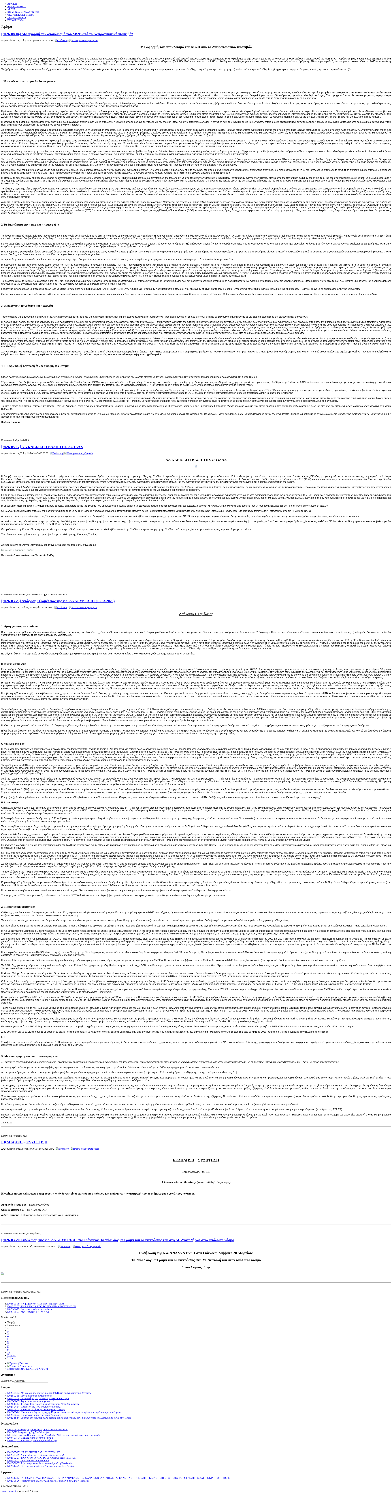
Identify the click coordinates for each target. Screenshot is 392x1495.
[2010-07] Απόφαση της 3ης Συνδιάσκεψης (28, 1432)
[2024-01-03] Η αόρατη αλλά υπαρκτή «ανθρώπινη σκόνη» (36, 1409)
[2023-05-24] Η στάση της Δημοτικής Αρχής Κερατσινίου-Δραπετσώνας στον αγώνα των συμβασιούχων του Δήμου (64, 1412)
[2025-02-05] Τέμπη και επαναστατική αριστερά (30, 1401)
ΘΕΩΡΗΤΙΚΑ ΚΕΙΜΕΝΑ (20, 14)
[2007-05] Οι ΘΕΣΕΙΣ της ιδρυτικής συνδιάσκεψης (32, 1440)
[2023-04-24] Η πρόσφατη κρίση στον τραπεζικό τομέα (34, 1415)
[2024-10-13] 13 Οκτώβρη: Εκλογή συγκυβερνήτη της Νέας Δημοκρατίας (43, 1404)
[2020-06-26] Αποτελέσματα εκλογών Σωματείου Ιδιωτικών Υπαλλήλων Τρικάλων (48, 1480)
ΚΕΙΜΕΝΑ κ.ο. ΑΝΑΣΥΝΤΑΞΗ (24, 12)
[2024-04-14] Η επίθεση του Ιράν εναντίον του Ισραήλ (33, 1406)
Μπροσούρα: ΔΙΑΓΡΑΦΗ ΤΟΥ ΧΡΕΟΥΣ (27, 1368)
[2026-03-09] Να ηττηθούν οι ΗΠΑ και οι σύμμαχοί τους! (35, 1303)
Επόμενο (11, 1355)
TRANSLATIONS (16, 17)
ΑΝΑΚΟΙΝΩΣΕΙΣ (16, 6)
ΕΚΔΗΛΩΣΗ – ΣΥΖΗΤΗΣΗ (24, 1142)
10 (8, 1352)
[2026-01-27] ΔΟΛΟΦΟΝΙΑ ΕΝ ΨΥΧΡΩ (28, 1312)
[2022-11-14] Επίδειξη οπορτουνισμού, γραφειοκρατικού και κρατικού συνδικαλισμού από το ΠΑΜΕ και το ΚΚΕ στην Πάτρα (69, 1417)
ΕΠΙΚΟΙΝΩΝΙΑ (15, 20)
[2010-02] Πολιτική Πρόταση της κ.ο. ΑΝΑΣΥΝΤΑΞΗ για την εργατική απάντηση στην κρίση (53, 1435)
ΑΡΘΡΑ (11, 9)
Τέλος (10, 1358)
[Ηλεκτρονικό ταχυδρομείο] (83, 40)
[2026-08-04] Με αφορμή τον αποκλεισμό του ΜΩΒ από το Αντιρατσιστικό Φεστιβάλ (67, 34)
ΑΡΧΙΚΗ (12, 3)
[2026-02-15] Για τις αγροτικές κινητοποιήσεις (29, 1309)
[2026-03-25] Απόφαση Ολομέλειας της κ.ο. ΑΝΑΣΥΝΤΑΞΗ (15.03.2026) (58, 601)
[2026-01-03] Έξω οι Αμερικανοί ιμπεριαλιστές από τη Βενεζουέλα (40, 1463)
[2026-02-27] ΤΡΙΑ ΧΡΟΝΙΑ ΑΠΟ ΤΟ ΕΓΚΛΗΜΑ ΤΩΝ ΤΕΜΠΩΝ (41, 1306)
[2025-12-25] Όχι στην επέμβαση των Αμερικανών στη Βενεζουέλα (40, 1466)
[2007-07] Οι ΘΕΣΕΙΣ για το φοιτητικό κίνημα (30, 1437)
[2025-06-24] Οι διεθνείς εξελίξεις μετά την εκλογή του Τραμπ (38, 1398)
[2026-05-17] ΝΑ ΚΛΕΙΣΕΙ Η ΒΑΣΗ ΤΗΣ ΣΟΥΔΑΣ (42, 447)
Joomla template (9, 1491)
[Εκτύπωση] (61, 40)
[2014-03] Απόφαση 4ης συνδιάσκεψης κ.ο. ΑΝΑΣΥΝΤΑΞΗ (37, 1429)
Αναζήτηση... (7, 1380)
